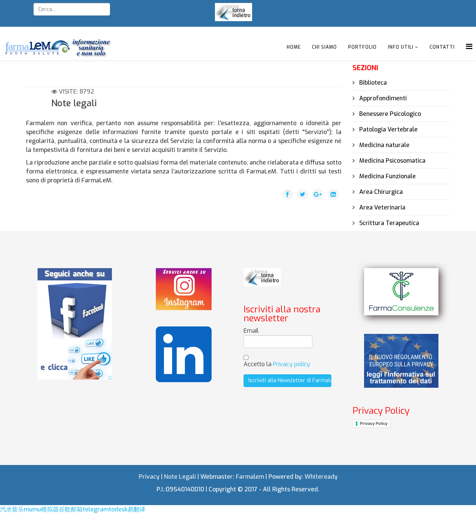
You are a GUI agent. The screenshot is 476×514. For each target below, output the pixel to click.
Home (294, 47)
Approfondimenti (382, 98)
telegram (96, 509)
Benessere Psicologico (389, 114)
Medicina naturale (383, 145)
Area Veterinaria (381, 207)
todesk (118, 509)
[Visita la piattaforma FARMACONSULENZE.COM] (401, 291)
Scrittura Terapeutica (388, 223)
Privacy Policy (373, 423)
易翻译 (136, 509)
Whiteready (321, 477)
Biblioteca (372, 83)
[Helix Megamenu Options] (469, 46)
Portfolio (362, 47)
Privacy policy (291, 364)
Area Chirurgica (380, 192)
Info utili (401, 47)
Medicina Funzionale (387, 176)
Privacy (149, 477)
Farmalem (250, 477)
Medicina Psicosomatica (391, 161)
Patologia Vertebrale (388, 129)
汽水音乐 (12, 509)
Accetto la (277, 364)
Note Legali (180, 477)
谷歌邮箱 (71, 509)
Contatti (442, 47)
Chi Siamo (324, 47)
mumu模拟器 (41, 509)
